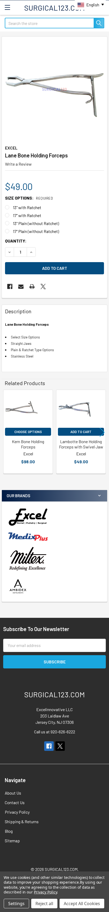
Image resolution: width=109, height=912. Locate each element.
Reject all (44, 903)
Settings (16, 903)
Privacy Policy (17, 811)
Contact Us (15, 802)
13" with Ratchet (27, 207)
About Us (13, 792)
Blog (9, 831)
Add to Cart (81, 432)
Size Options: (29, 197)
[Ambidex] (18, 586)
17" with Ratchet (27, 215)
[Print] (32, 286)
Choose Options (28, 432)
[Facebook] (10, 286)
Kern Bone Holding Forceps (28, 444)
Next (102, 432)
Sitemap (12, 840)
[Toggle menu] (7, 7)
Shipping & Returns (22, 821)
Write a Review (18, 163)
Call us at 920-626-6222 (54, 731)
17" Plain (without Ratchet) (36, 231)
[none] (54, 89)
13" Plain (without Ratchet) (36, 223)
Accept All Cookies (82, 903)
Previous (7, 432)
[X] (43, 286)
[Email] (21, 286)
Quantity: (15, 240)
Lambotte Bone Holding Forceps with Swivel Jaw (81, 444)
